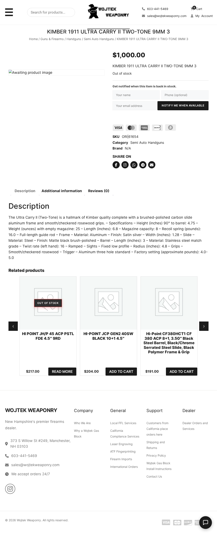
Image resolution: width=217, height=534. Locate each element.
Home (33, 39)
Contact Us (154, 476)
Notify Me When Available (183, 105)
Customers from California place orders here (157, 428)
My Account (204, 16)
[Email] (151, 164)
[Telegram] (142, 164)
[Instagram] (125, 164)
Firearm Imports (121, 459)
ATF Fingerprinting (123, 451)
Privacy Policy (156, 455)
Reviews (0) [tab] (98, 191)
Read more (62, 371)
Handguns (74, 39)
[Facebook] (116, 164)
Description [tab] (25, 191)
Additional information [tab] (62, 191)
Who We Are (82, 423)
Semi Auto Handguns (99, 39)
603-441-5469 (157, 9)
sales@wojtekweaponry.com (166, 16)
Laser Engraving (121, 444)
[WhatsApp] (134, 164)
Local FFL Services (123, 423)
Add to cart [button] (121, 371)
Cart (197, 9)
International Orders (124, 466)
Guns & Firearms (52, 39)
